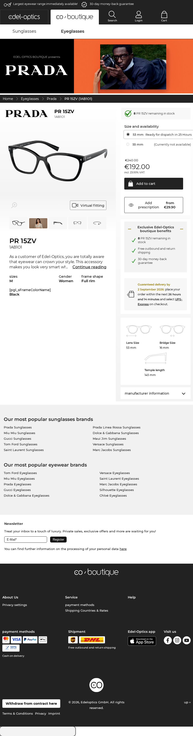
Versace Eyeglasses (115, 473)
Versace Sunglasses (108, 444)
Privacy (40, 713)
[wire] (11, 648)
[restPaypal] (30, 639)
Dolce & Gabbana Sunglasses (116, 433)
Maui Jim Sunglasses (109, 438)
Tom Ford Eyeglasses (20, 473)
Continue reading (89, 267)
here (123, 549)
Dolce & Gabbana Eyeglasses (26, 495)
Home (8, 99)
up (186, 702)
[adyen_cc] (5, 639)
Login (138, 20)
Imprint (54, 713)
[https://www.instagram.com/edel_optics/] (177, 641)
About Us (10, 597)
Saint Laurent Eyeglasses (119, 478)
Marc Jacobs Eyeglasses (118, 484)
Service (71, 597)
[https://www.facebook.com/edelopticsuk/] (168, 641)
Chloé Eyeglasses (113, 495)
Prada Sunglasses (18, 427)
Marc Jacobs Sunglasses (112, 450)
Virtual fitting (92, 205)
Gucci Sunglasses (17, 438)
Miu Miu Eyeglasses (19, 478)
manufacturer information (147, 393)
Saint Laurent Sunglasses (24, 450)
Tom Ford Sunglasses (20, 444)
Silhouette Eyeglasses (117, 490)
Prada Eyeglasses (17, 484)
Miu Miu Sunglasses (19, 433)
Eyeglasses (30, 99)
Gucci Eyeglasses (17, 490)
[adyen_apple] (43, 639)
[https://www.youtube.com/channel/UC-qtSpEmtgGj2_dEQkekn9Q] (187, 641)
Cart (164, 20)
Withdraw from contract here (31, 703)
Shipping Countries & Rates (86, 610)
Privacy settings (14, 605)
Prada (51, 99)
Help (132, 597)
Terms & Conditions (17, 713)
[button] (24, 17)
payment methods (79, 605)
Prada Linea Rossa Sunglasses (117, 427)
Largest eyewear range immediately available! (45, 4)
